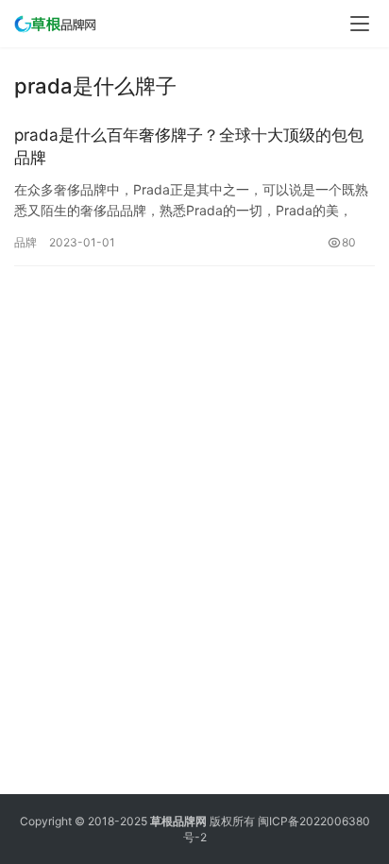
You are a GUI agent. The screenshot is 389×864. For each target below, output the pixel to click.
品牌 (25, 242)
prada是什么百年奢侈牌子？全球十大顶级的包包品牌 (189, 146)
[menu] (360, 24)
